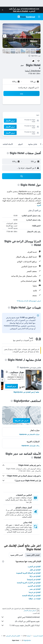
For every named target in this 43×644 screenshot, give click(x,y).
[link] (26, 392)
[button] (2, 9)
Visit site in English (20, 11)
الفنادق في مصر (35, 589)
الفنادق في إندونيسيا (33, 579)
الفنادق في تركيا (35, 576)
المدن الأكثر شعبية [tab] (16, 555)
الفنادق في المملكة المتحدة (31, 595)
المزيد (39, 205)
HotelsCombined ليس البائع (29, 617)
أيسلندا (29, 636)
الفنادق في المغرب (34, 566)
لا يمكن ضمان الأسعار (30, 610)
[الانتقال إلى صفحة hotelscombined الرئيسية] (26, 17)
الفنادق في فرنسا (34, 592)
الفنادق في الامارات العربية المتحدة (28, 582)
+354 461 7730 (34, 73)
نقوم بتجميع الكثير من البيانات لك (27, 621)
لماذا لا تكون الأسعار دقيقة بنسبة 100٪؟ (25, 625)
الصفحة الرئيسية (38, 636)
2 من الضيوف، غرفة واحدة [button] (28, 87)
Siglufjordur (27, 640)
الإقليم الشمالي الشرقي (13, 636)
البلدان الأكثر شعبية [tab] (33, 555)
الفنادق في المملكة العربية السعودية (28, 573)
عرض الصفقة (11, 386)
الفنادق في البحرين (34, 586)
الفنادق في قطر (35, 569)
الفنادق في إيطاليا (34, 598)
